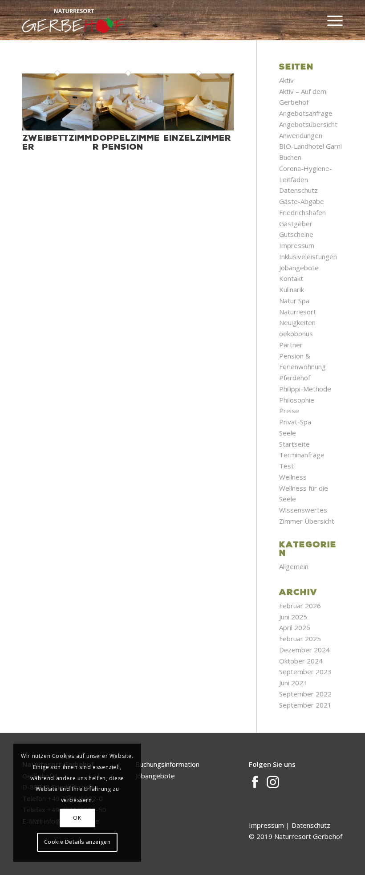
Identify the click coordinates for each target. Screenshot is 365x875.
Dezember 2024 (304, 649)
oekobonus (296, 333)
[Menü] (330, 20)
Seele (287, 432)
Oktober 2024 (301, 660)
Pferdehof (294, 377)
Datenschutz (298, 190)
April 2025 (294, 627)
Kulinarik (291, 289)
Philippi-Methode (305, 388)
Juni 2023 (293, 682)
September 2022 (305, 693)
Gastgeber (295, 223)
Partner (291, 344)
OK (77, 818)
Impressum (296, 245)
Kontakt (291, 278)
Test (286, 465)
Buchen (290, 157)
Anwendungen (300, 135)
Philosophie (296, 399)
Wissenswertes (303, 509)
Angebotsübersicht (308, 124)
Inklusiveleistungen (308, 256)
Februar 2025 (300, 638)
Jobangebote (299, 267)
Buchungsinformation (167, 764)
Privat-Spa (295, 421)
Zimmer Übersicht (306, 521)
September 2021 (305, 704)
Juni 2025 (293, 616)
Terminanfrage (301, 454)
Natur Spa (294, 300)
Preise (289, 410)
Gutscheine (296, 234)
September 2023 (305, 671)
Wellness (293, 476)
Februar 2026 (300, 605)
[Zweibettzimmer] (57, 127)
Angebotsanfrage (306, 113)
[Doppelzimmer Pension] (128, 127)
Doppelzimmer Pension (126, 142)
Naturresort (297, 311)
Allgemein (293, 566)
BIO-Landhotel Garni (310, 146)
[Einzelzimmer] (198, 127)
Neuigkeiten (297, 322)
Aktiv (286, 80)
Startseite (294, 444)
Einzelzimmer (197, 138)
